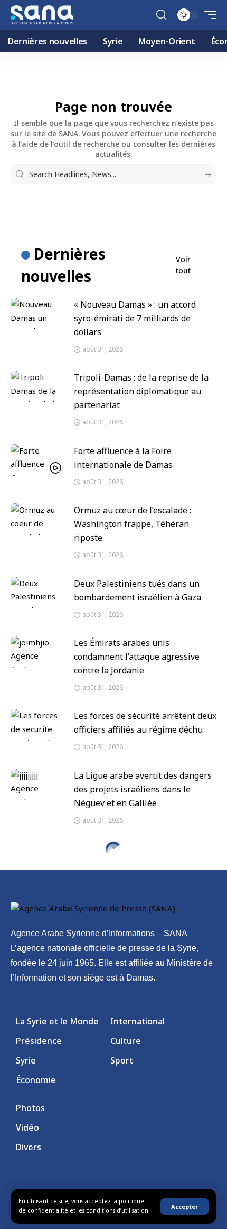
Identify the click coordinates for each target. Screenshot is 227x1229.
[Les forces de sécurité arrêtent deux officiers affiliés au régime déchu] (37, 725)
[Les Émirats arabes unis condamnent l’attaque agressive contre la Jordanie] (37, 652)
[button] (184, 1206)
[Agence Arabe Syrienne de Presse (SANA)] (42, 14)
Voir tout (183, 264)
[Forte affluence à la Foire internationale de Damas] (37, 460)
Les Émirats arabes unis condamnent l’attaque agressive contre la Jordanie (137, 656)
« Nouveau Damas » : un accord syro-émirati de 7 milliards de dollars (135, 318)
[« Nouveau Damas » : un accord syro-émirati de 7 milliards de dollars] (37, 313)
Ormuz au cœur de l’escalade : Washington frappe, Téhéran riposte (132, 523)
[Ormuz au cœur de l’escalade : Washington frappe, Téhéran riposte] (37, 519)
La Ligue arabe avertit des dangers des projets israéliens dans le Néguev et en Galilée (143, 789)
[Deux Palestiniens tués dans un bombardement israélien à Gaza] (37, 592)
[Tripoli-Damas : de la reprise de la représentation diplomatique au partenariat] (37, 386)
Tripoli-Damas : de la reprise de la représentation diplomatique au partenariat (141, 391)
